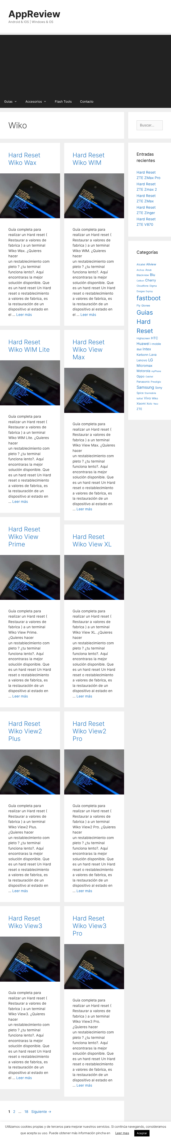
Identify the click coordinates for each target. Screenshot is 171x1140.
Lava (153, 355)
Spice (140, 393)
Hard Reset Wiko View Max (89, 349)
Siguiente (41, 1112)
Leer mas (122, 1133)
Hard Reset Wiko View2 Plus (25, 731)
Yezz (155, 403)
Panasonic (143, 381)
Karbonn (142, 354)
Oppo (141, 376)
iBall (139, 349)
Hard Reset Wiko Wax (24, 158)
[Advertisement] (85, 64)
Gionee (145, 305)
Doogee (141, 291)
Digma (153, 285)
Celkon (140, 280)
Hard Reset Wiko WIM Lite (29, 345)
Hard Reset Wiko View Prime (24, 536)
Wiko (155, 398)
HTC (154, 338)
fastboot (149, 298)
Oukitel (149, 376)
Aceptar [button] (142, 1133)
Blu (152, 275)
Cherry (150, 280)
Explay (149, 291)
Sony (158, 387)
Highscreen (143, 338)
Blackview (143, 275)
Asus (148, 269)
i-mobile (155, 344)
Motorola (143, 371)
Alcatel (141, 264)
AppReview (34, 14)
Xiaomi (141, 403)
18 (26, 1112)
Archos (140, 270)
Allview (151, 264)
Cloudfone (142, 285)
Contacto (86, 101)
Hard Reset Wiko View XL (92, 540)
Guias (8, 101)
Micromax (144, 365)
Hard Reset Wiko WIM (89, 158)
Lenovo (142, 360)
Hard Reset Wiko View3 (25, 921)
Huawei (143, 343)
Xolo (149, 403)
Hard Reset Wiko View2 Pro (89, 731)
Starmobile (150, 393)
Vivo (147, 398)
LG (150, 360)
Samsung (145, 387)
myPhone (156, 371)
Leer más (24, 315)
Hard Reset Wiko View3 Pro (90, 925)
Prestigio (156, 381)
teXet (140, 398)
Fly (138, 305)
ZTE (139, 409)
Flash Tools (63, 101)
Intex (147, 349)
